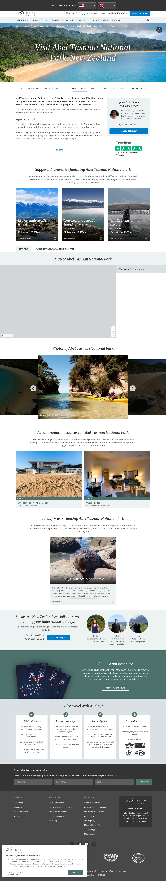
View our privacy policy (59, 866)
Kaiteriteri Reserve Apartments (32, 502)
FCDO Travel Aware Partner (134, 726)
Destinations (22, 20)
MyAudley (18, 807)
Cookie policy (89, 820)
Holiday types (40, 20)
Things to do (108, 89)
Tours (47, 89)
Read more (60, 150)
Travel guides (61, 89)
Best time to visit (139, 89)
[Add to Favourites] (159, 30)
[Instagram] (79, 844)
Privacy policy (90, 816)
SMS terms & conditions (94, 811)
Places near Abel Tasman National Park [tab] (55, 249)
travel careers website (135, 821)
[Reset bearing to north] (113, 335)
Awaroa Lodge (93, 502)
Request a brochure (115, 688)
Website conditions (92, 803)
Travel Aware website (58, 811)
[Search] (148, 20)
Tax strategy (89, 829)
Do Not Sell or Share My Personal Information (16, 873)
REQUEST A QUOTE (140, 13)
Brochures (117, 20)
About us (82, 20)
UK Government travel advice (61, 807)
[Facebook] (72, 844)
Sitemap (17, 816)
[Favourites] (77, 13)
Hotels (94, 89)
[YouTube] (86, 844)
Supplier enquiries (56, 816)
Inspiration (67, 20)
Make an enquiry (129, 131)
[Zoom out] (113, 331)
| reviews (127, 152)
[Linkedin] (94, 844)
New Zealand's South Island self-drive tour (79, 222)
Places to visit (79, 89)
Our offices (18, 803)
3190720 (101, 875)
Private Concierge (101, 20)
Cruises (55, 20)
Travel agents (55, 820)
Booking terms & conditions (95, 807)
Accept (75, 873)
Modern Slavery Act (92, 825)
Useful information (56, 803)
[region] (58, 301)
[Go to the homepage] (25, 13)
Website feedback (21, 811)
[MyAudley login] (83, 13)
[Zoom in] (113, 328)
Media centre (89, 834)
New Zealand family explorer (124, 222)
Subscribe (144, 782)
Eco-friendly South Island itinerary (32, 222)
